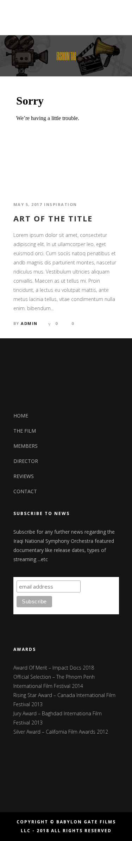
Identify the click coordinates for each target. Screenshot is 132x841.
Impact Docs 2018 (73, 667)
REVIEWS (23, 476)
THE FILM (24, 430)
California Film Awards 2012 (77, 731)
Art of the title (53, 218)
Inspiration (60, 204)
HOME (20, 415)
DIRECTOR (25, 461)
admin (29, 323)
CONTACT (25, 491)
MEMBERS (25, 446)
